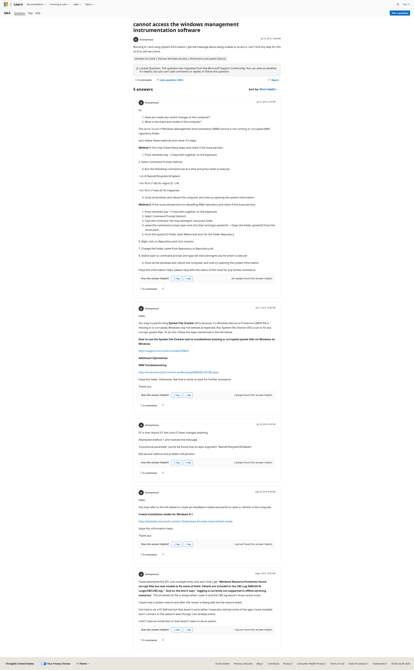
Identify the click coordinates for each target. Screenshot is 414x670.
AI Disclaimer (222, 663)
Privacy (287, 663)
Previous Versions (243, 663)
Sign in (406, 4)
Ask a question (400, 13)
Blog (259, 663)
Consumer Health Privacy (310, 663)
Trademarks (379, 663)
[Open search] (398, 4)
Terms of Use (337, 663)
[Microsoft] (6, 4)
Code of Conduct (357, 663)
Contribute (273, 663)
